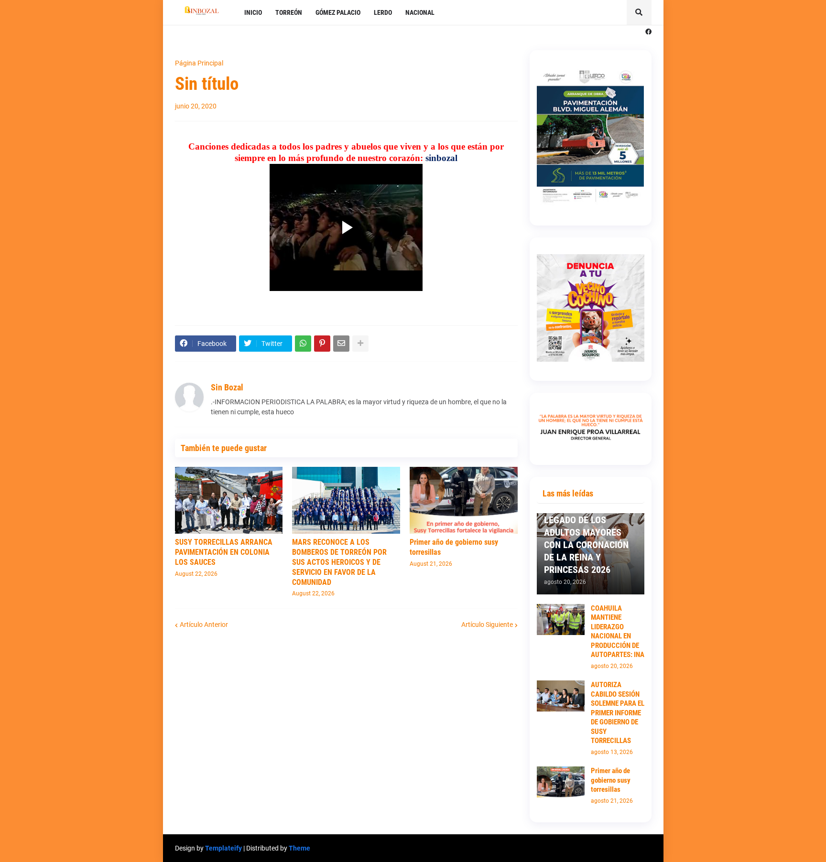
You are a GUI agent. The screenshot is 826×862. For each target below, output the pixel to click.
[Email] (341, 343)
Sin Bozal (227, 387)
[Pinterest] (322, 343)
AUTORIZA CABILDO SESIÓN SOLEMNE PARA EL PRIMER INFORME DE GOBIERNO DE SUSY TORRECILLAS (617, 712)
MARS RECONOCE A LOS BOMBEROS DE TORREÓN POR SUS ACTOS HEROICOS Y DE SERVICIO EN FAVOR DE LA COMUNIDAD (339, 562)
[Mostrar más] (360, 343)
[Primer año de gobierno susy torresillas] (464, 500)
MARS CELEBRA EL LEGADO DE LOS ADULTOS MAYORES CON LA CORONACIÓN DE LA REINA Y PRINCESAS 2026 (586, 538)
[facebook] (648, 32)
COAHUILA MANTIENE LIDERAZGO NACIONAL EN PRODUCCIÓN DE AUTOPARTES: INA (617, 631)
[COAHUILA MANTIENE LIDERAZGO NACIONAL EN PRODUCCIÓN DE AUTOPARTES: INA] (561, 619)
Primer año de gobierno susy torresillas (454, 547)
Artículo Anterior (204, 624)
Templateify (223, 848)
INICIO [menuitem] (253, 12)
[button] (639, 12)
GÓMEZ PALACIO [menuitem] (337, 12)
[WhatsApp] (303, 343)
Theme (299, 848)
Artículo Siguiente (487, 624)
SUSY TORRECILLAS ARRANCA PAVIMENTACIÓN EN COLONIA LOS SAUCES (223, 552)
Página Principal (199, 63)
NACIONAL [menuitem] (420, 12)
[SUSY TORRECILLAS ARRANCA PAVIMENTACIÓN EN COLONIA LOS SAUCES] (229, 500)
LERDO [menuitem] (383, 12)
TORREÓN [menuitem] (288, 12)
